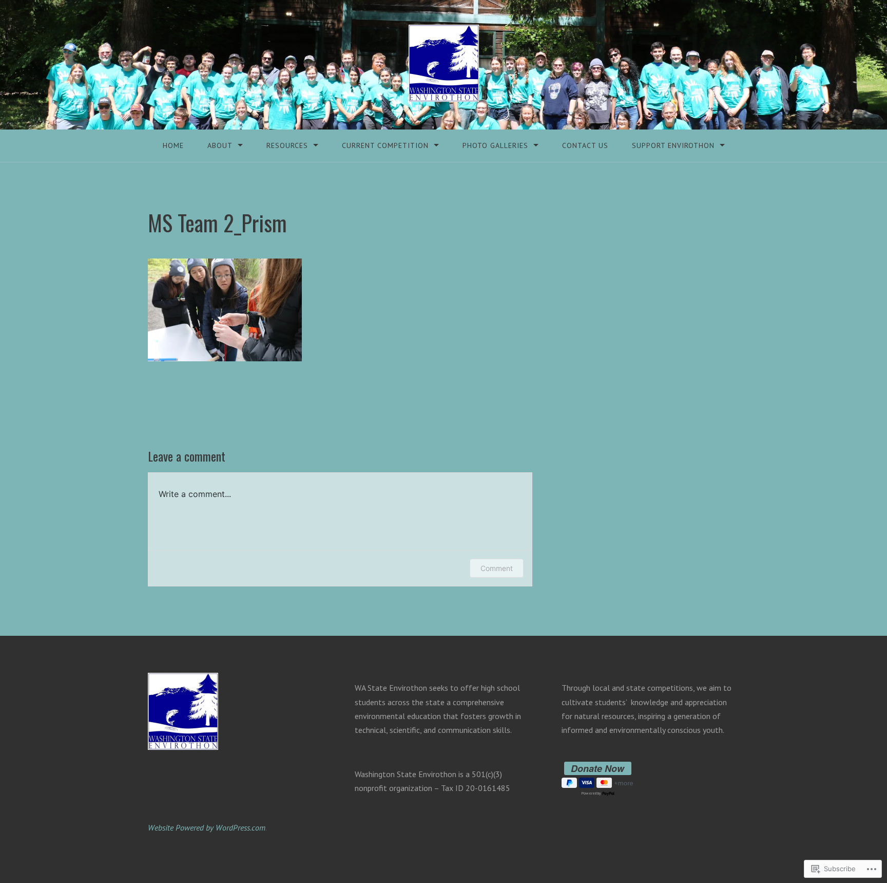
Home (173, 145)
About (220, 145)
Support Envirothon (673, 145)
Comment (496, 568)
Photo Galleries (495, 145)
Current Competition (385, 145)
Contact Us (585, 145)
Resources (287, 145)
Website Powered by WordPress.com (206, 827)
